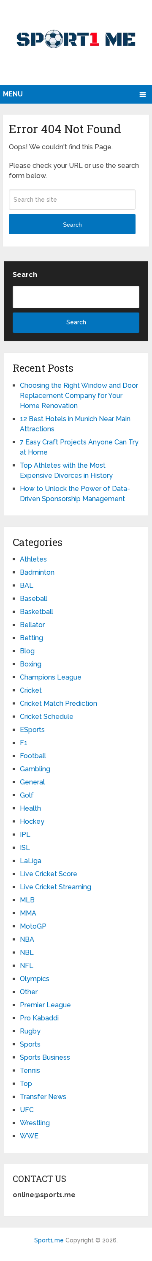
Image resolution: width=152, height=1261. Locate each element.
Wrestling (35, 1123)
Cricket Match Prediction (58, 703)
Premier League (45, 1005)
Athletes (33, 559)
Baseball (33, 599)
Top (26, 1084)
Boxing (30, 664)
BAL (26, 585)
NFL (26, 966)
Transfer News (43, 1097)
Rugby (30, 1031)
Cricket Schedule (46, 717)
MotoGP (33, 926)
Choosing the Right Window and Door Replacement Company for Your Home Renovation (79, 395)
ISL (25, 848)
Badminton (37, 572)
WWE (29, 1136)
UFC (27, 1110)
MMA (28, 913)
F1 (23, 743)
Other (29, 992)
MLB (27, 900)
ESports (32, 730)
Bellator (32, 625)
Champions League (50, 677)
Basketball (36, 612)
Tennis (30, 1070)
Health (30, 808)
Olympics (34, 979)
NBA (27, 939)
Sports (30, 1044)
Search (72, 224)
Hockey (32, 821)
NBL (27, 952)
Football (33, 756)
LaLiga (30, 861)
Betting (31, 638)
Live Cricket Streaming (55, 887)
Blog (27, 651)
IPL (25, 835)
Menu (13, 94)
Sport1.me (49, 1240)
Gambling (35, 769)
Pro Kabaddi (39, 1018)
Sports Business (45, 1057)
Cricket (31, 690)
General (32, 782)
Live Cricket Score (48, 874)
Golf (27, 795)
